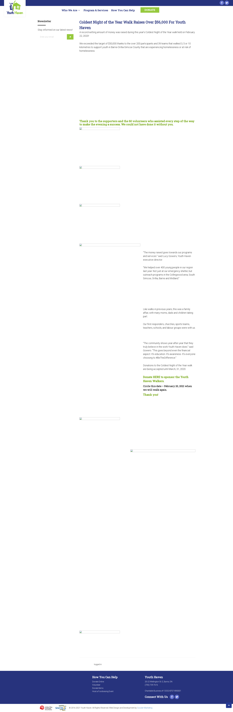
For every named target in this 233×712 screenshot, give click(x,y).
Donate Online (98, 682)
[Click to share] (80, 156)
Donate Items (97, 688)
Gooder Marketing (144, 708)
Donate (150, 9)
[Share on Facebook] (83, 160)
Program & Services (96, 10)
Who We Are (69, 10)
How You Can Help (123, 10)
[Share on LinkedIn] (86, 160)
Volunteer (96, 685)
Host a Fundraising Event (102, 691)
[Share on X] (80, 160)
